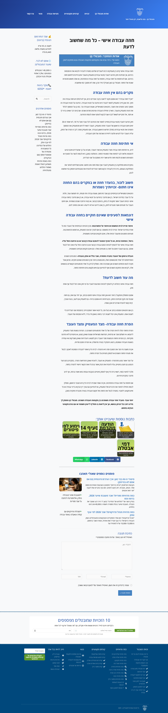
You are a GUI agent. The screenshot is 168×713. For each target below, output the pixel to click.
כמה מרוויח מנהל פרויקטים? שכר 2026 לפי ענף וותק (110, 514)
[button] (112, 459)
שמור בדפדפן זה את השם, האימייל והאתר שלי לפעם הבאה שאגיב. (103, 585)
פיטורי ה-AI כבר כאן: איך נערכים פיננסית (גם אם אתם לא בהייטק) (110, 481)
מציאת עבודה (53, 13)
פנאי (40, 13)
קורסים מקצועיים (71, 13)
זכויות (86, 13)
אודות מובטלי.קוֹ (102, 13)
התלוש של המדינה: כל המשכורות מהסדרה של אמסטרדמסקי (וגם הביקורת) (43, 151)
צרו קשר (30, 13)
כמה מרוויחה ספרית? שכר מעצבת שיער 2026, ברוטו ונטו (111, 497)
